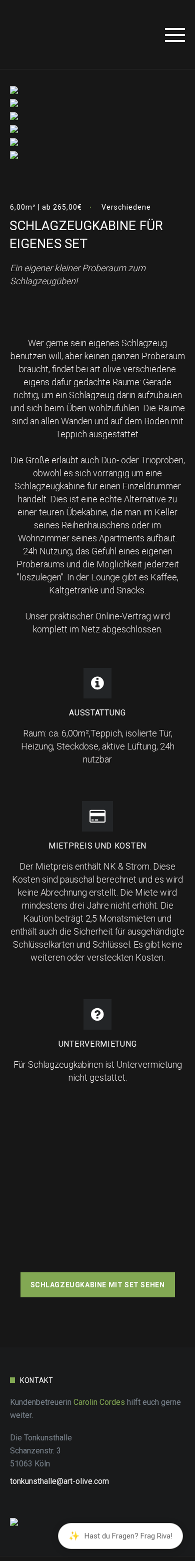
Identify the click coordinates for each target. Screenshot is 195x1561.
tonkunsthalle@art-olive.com (59, 1481)
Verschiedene (126, 207)
